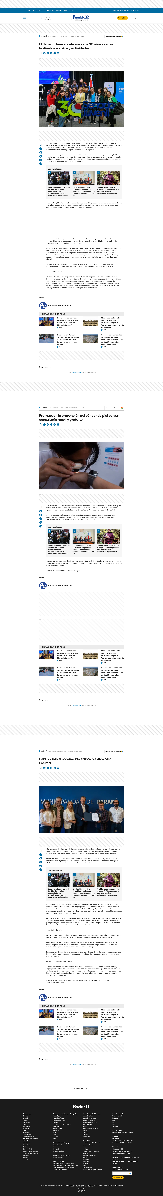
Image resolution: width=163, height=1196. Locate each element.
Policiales (39, 11)
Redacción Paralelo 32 (60, 305)
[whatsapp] (44, 53)
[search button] (24, 10)
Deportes (31, 11)
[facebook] (48, 53)
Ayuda (92, 1186)
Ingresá (136, 18)
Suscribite (122, 18)
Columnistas (68, 11)
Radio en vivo (135, 10)
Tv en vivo (126, 10)
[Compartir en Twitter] (51, 53)
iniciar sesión (76, 373)
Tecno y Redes (49, 11)
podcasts (59, 11)
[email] (54, 53)
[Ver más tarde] (40, 53)
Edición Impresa (117, 10)
